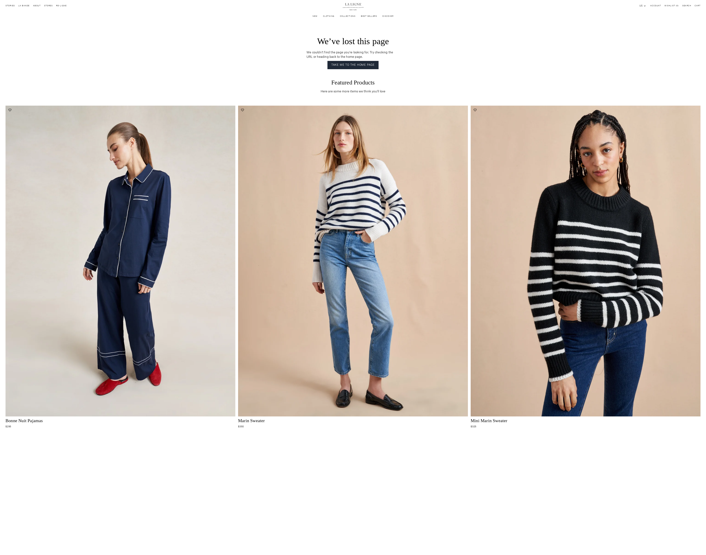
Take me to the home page (353, 65)
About (37, 6)
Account (655, 6)
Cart (697, 6)
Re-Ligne (61, 6)
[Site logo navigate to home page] (353, 6)
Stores (48, 6)
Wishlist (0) (671, 6)
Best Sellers (369, 16)
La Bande (24, 6)
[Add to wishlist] (9, 109)
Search (686, 6)
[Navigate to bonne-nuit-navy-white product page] (120, 261)
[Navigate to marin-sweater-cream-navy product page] (353, 261)
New (315, 16)
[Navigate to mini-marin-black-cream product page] (585, 261)
